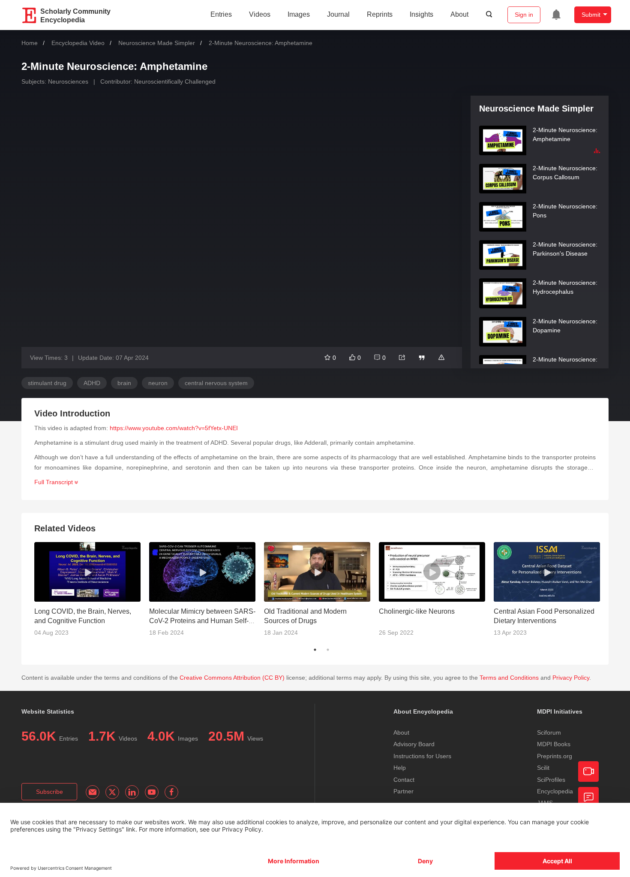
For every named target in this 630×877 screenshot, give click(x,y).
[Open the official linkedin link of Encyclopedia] (132, 792)
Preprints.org (554, 756)
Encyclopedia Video (78, 42)
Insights (421, 14)
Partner (403, 791)
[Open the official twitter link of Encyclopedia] (112, 792)
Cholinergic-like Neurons (417, 611)
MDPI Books (553, 744)
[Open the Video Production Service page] (588, 771)
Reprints (380, 14)
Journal (338, 14)
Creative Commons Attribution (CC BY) (232, 677)
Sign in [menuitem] (524, 14)
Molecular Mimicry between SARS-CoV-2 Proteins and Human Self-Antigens (202, 621)
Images (299, 14)
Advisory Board (414, 744)
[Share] (402, 357)
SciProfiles (551, 779)
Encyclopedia (555, 791)
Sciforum (549, 732)
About (459, 14)
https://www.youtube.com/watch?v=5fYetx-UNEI (174, 428)
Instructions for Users (422, 756)
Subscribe (49, 791)
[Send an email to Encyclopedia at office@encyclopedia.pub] (92, 792)
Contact (403, 779)
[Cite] (421, 357)
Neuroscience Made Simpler (156, 42)
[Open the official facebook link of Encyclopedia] (171, 792)
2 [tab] (328, 649)
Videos (259, 14)
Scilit (543, 767)
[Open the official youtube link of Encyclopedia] (152, 792)
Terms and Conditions (509, 677)
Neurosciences (68, 81)
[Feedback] (588, 797)
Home (29, 42)
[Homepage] (29, 15)
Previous (28, 592)
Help (399, 767)
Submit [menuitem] (591, 14)
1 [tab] (315, 649)
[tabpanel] (91, 592)
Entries (221, 14)
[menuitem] (556, 14)
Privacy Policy (570, 677)
